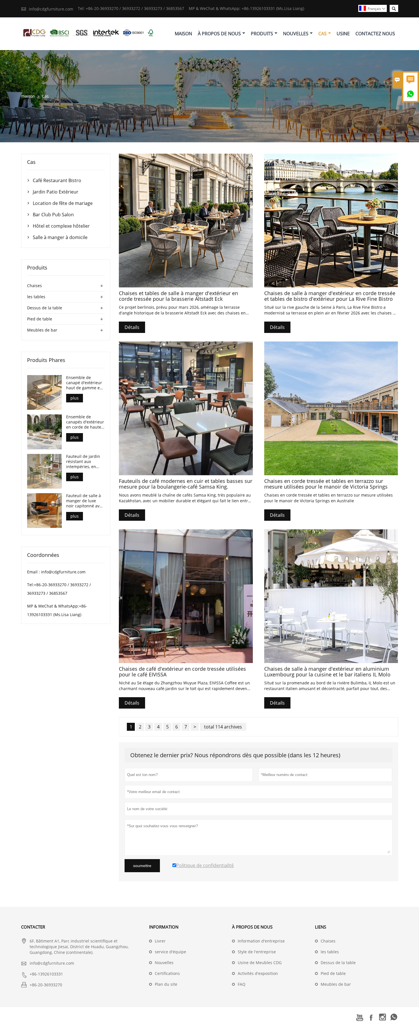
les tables (36, 296)
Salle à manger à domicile (60, 237)
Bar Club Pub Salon (53, 214)
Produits (262, 33)
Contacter (33, 927)
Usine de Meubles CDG (260, 962)
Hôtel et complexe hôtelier (61, 226)
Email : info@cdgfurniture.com (56, 571)
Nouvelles (295, 33)
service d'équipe (170, 951)
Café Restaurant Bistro (57, 180)
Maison (183, 33)
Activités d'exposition (258, 973)
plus (74, 398)
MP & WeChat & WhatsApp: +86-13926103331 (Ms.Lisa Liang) (246, 8)
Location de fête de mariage (63, 203)
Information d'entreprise (261, 941)
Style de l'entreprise (257, 951)
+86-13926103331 (46, 974)
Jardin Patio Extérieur (55, 192)
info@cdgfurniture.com (51, 9)
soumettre (142, 865)
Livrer (160, 941)
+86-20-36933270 (46, 984)
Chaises (34, 285)
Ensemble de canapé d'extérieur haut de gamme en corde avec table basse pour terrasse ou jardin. (85, 382)
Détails (132, 327)
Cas (322, 33)
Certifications (167, 973)
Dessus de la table (44, 307)
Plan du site (166, 984)
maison (28, 96)
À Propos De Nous (219, 33)
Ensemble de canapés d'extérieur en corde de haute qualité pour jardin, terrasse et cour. (85, 422)
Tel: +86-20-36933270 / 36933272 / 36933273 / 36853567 (131, 8)
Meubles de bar (42, 330)
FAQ (241, 984)
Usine (343, 33)
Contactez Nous (375, 33)
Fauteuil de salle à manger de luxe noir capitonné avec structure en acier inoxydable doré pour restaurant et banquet (85, 501)
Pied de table (39, 319)
